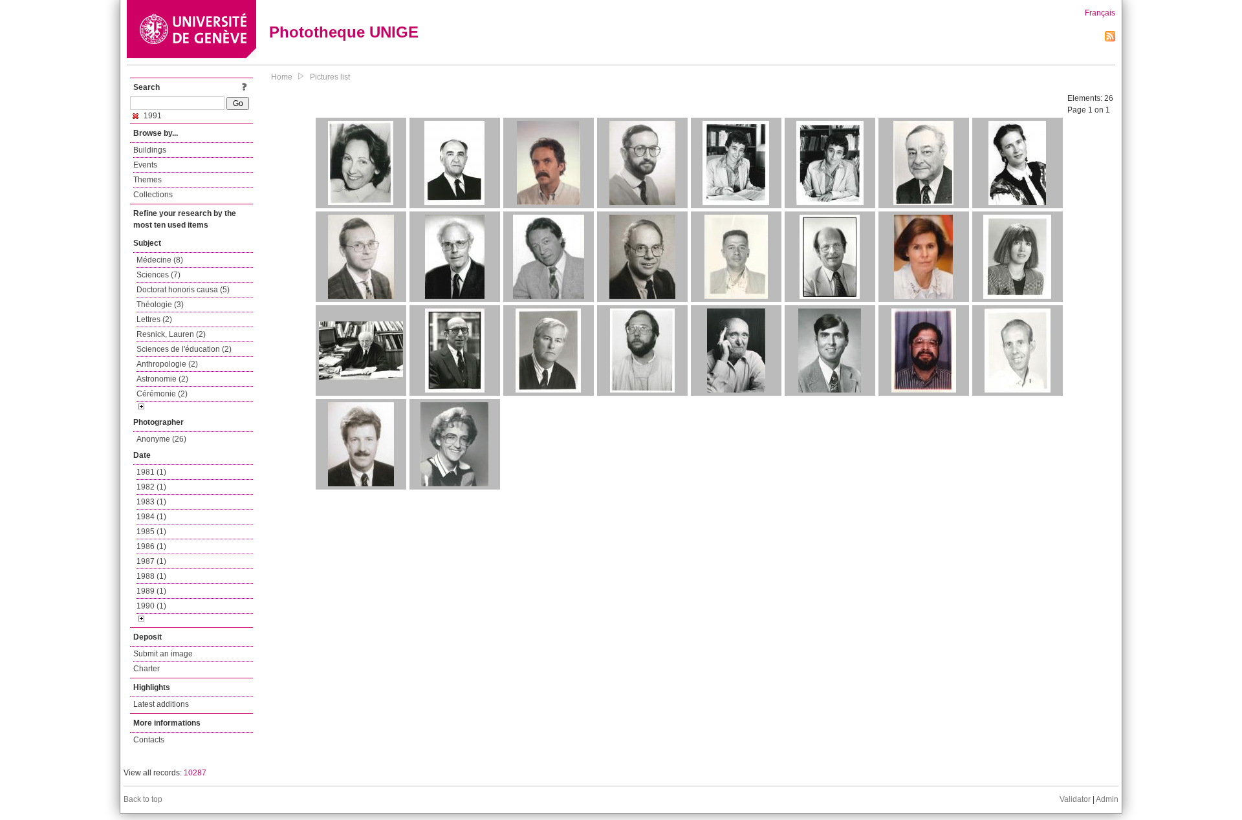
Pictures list (330, 76)
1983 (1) (151, 501)
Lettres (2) (154, 319)
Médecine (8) (159, 259)
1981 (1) (151, 472)
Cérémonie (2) (162, 393)
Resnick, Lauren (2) (171, 334)
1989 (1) (151, 591)
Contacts (148, 739)
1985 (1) (151, 531)
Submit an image (163, 653)
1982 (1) (151, 486)
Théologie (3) (160, 304)
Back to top (143, 799)
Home (281, 76)
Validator (1075, 799)
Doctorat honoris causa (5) (183, 289)
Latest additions (161, 704)
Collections (153, 194)
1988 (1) (151, 576)
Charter (146, 668)
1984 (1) (151, 516)
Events (145, 164)
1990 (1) (151, 605)
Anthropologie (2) (167, 364)
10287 (195, 772)
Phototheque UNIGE (344, 32)
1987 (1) (151, 561)
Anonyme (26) (161, 439)
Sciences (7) (158, 274)
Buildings (149, 150)
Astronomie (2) (162, 378)
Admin (1107, 799)
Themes (147, 179)
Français (1100, 12)
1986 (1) (151, 546)
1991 (152, 115)
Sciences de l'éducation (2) (184, 349)
